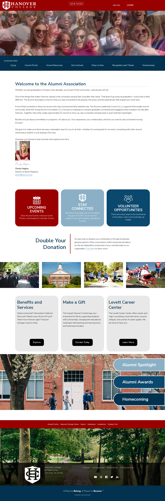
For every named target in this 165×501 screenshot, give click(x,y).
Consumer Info (127, 468)
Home (13, 65)
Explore (37, 342)
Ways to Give (98, 65)
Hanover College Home (69, 424)
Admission (91, 424)
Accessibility (112, 468)
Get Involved (77, 65)
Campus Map (98, 468)
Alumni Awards (137, 382)
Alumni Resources (54, 65)
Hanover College (80, 495)
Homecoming (148, 65)
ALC (120, 106)
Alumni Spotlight (139, 365)
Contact (86, 468)
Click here (90, 248)
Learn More (128, 342)
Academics (101, 424)
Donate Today (82, 342)
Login (130, 5)
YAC (60, 109)
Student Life (113, 424)
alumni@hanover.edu (23, 175)
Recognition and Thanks (123, 65)
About (83, 424)
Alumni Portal (31, 65)
